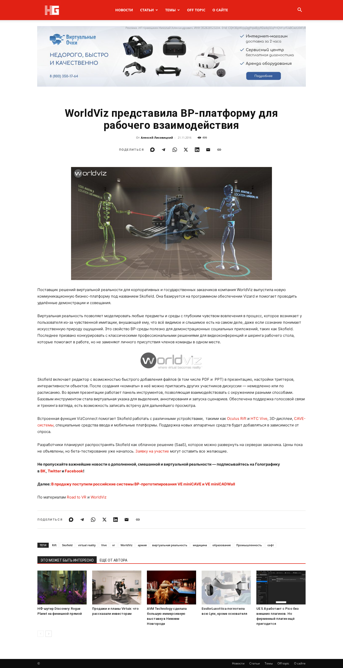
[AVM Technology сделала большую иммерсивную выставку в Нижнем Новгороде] (171, 587)
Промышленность (249, 545)
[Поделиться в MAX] (152, 149)
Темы (170, 10)
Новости (124, 10)
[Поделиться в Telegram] (163, 149)
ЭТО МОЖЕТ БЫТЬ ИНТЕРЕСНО (67, 560)
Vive (104, 545)
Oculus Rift (236, 418)
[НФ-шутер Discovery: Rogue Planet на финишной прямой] (62, 587)
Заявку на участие (152, 451)
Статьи (147, 10)
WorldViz (98, 497)
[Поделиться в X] (186, 149)
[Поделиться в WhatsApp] (175, 149)
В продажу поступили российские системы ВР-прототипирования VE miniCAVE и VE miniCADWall (143, 484)
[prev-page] (40, 634)
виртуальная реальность (169, 545)
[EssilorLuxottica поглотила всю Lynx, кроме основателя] (226, 587)
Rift (54, 545)
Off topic (196, 10)
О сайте (220, 10)
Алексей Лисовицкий (157, 137)
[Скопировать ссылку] (219, 149)
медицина (200, 545)
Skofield (67, 545)
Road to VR (76, 497)
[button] (300, 10)
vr (113, 545)
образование (221, 545)
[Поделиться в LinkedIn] (197, 149)
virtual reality (87, 545)
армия (142, 545)
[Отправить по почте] (208, 149)
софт (270, 545)
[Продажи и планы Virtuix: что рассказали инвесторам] (116, 587)
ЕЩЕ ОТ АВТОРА (113, 560)
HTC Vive (259, 418)
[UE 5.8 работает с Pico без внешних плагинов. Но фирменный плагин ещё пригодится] (281, 587)
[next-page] (48, 634)
